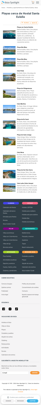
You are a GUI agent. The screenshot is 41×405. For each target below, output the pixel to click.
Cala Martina (21, 104)
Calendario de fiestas (9, 207)
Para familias (7, 256)
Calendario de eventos (29, 267)
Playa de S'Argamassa (24, 88)
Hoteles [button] (30, 203)
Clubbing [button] (11, 203)
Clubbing (4, 340)
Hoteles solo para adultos (30, 214)
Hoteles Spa (25, 218)
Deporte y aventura (9, 263)
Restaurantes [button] (30, 228)
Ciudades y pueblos (28, 256)
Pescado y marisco (28, 236)
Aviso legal (4, 294)
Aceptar (32, 401)
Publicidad (4, 291)
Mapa (33, 23)
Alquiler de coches (27, 263)
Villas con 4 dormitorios (10, 240)
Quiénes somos (6, 287)
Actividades (5, 347)
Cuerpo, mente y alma (9, 267)
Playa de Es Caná (23, 119)
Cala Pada (20, 71)
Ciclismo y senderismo (10, 270)
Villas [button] (11, 228)
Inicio (3, 7)
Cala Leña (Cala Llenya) (25, 183)
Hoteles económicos (28, 222)
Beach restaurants (27, 247)
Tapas (24, 243)
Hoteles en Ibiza (6, 322)
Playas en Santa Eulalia (25, 27)
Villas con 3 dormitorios (10, 236)
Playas (24, 260)
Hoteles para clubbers (28, 211)
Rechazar (20, 401)
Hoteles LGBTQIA (27, 207)
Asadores (25, 240)
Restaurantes (5, 344)
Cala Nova (20, 152)
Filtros (26, 22)
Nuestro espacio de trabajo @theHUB (30, 295)
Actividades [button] (11, 252)
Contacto (25, 291)
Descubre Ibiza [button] (30, 252)
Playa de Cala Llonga (24, 135)
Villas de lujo (7, 243)
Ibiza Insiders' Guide (9, 224)
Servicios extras (8, 247)
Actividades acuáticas (10, 260)
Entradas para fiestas (9, 216)
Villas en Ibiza (5, 326)
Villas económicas (8, 233)
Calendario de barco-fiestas (9, 212)
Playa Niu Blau (22, 47)
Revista (5, 220)
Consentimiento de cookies (30, 287)
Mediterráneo (26, 233)
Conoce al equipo (6, 284)
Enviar (34, 373)
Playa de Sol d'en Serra (25, 170)
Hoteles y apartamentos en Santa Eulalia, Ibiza (22, 7)
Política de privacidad (28, 284)
